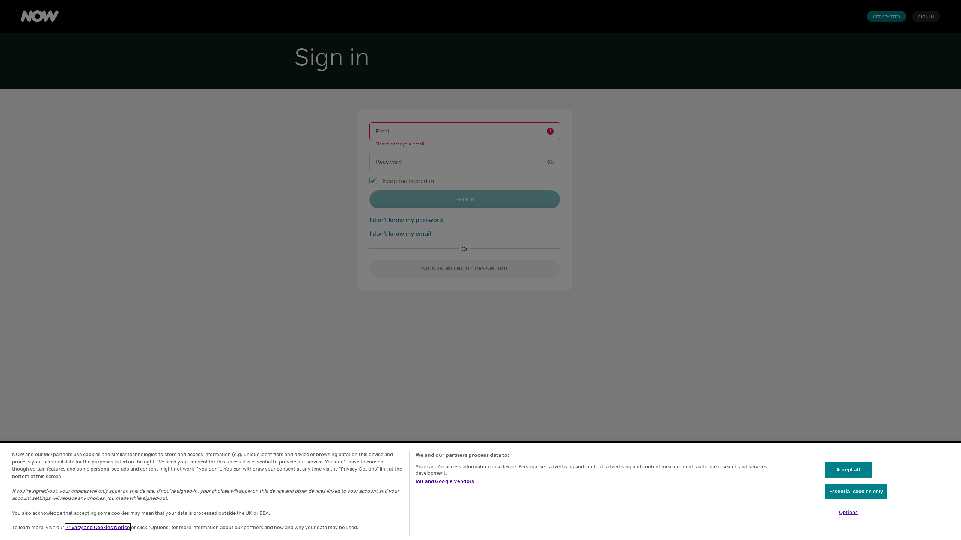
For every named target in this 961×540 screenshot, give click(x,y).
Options (848, 512)
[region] (480, 491)
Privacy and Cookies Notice (97, 527)
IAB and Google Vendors (445, 481)
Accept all (848, 469)
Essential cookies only (856, 491)
